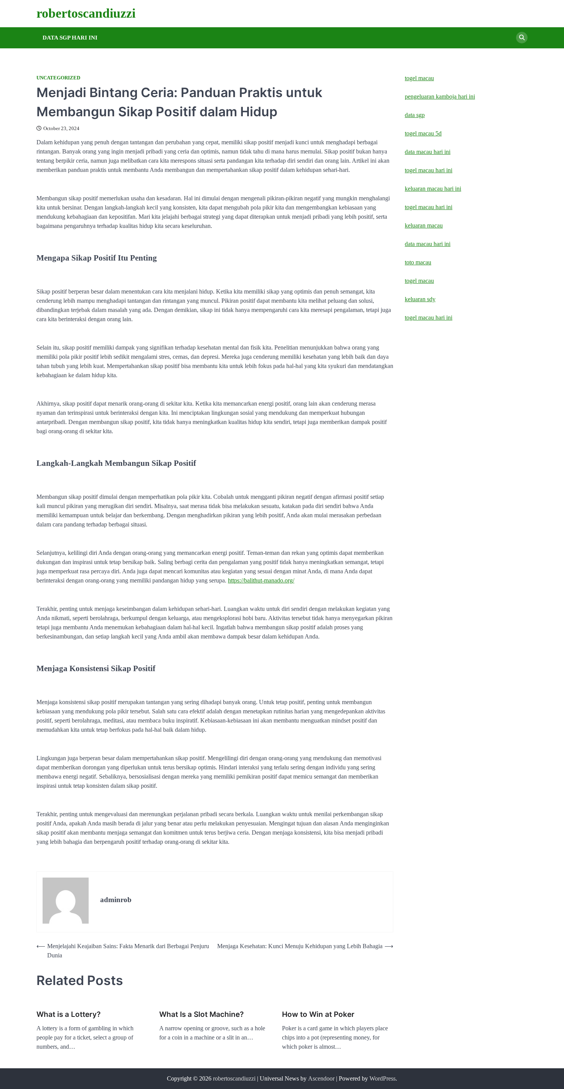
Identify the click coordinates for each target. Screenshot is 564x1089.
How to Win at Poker (318, 1014)
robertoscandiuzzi (85, 13)
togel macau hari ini (428, 317)
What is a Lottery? (68, 1014)
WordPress (382, 1078)
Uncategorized (58, 78)
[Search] (522, 37)
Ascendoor (321, 1078)
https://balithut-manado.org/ (261, 580)
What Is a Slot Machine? (201, 1014)
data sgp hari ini (70, 38)
